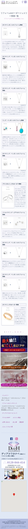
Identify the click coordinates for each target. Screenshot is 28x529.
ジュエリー (5, 395)
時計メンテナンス (13, 408)
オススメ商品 (17, 417)
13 (20, 332)
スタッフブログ (6, 426)
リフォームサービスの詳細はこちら (14, 18)
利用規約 (23, 526)
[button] (14, 495)
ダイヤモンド (5, 398)
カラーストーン (15, 398)
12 (18, 332)
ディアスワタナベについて (9, 413)
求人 (14, 422)
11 (15, 332)
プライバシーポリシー (16, 526)
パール (7, 400)
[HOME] (9, 1)
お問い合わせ (6, 422)
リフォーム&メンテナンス (9, 403)
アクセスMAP (6, 417)
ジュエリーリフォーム (8, 405)
